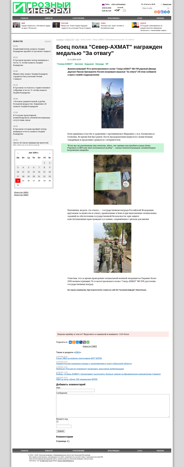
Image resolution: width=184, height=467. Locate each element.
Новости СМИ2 (21, 192)
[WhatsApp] (87, 342)
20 (34, 176)
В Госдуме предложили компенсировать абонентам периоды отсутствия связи (31, 117)
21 (39, 176)
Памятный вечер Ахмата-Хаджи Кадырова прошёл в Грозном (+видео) (32, 50)
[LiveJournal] (80, 342)
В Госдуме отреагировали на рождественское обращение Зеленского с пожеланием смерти (153, 28)
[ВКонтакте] (70, 342)
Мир (23, 23)
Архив (48, 41)
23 (50, 176)
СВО (77, 39)
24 (18, 181)
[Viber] (84, 342)
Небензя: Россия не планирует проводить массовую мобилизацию (90, 369)
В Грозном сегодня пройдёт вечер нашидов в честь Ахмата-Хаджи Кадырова (30, 131)
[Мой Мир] (77, 342)
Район (107, 4)
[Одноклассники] (73, 342)
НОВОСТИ (49, 18)
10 (18, 172)
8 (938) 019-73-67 (46, 461)
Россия (64, 23)
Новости (18, 41)
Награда (100, 64)
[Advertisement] (112, 310)
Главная (24, 18)
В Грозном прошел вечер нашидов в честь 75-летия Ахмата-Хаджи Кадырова (31, 62)
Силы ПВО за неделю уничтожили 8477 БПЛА (79, 358)
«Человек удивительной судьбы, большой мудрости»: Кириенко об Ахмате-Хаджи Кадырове (29, 104)
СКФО (103, 23)
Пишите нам (167, 4)
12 (29, 172)
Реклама (160, 18)
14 (39, 172)
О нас (139, 18)
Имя (58, 388)
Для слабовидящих (119, 4)
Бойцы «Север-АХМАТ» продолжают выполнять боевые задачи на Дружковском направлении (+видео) (108, 374)
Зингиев (79, 64)
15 (44, 172)
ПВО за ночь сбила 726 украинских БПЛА (77, 379)
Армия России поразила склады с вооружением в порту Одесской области (94, 364)
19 (29, 176)
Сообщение (61, 393)
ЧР (107, 64)
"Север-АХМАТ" (65, 64)
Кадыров (89, 64)
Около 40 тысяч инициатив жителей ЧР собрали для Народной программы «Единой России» (30, 145)
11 (23, 172)
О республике (78, 18)
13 (34, 172)
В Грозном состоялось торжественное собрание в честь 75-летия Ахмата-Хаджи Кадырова (31, 90)
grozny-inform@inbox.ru (65, 461)
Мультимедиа (114, 18)
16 (50, 172)
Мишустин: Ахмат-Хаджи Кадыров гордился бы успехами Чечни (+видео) (30, 76)
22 (44, 176)
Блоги (143, 23)
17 (18, 176)
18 (23, 176)
